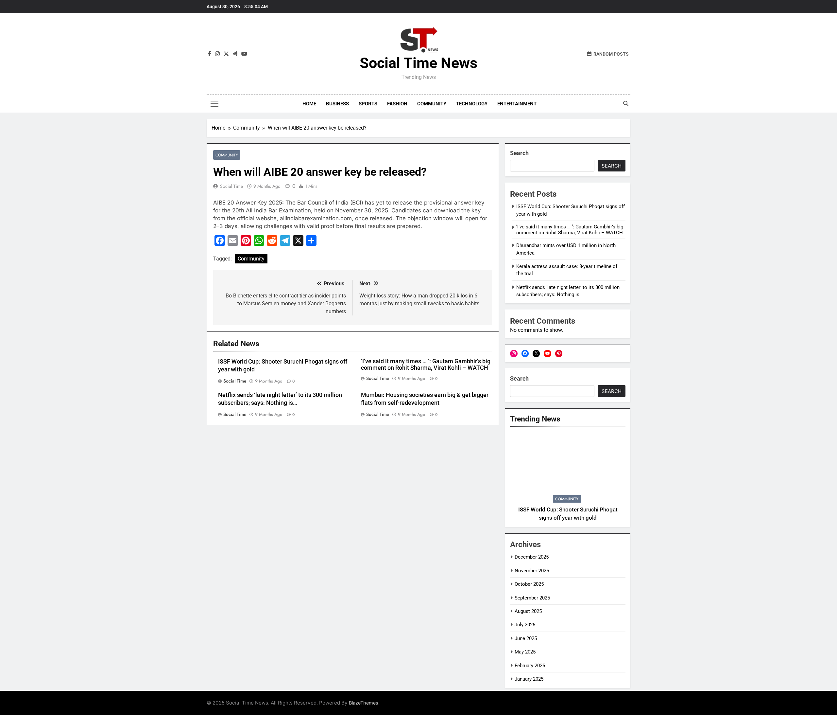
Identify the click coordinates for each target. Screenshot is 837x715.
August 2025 (528, 611)
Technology (471, 104)
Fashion (397, 104)
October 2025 (529, 584)
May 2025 (525, 652)
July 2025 (525, 625)
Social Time (231, 186)
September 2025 (532, 598)
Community (431, 104)
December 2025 (532, 557)
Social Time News (418, 63)
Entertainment (517, 104)
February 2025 (530, 666)
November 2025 (532, 571)
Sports (368, 104)
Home (309, 104)
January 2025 (529, 679)
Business (337, 104)
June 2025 (526, 638)
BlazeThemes (363, 703)
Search (519, 153)
